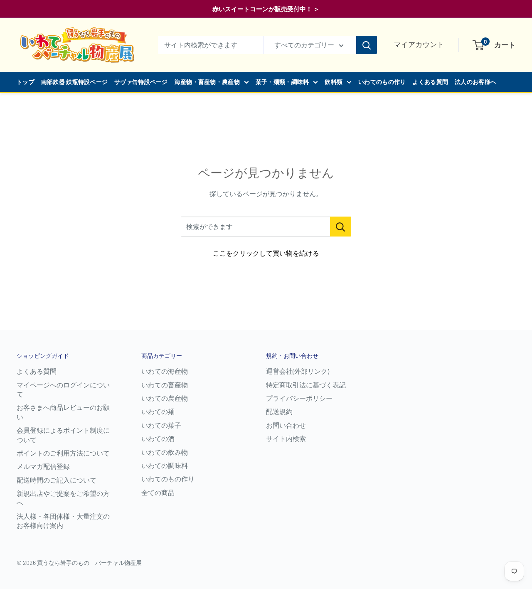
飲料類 (333, 81)
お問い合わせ (286, 425)
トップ (25, 81)
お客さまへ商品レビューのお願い (63, 411)
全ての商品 (158, 492)
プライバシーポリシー (299, 398)
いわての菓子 (161, 425)
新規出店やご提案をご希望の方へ (63, 497)
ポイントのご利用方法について (63, 453)
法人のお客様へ (475, 81)
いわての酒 (158, 438)
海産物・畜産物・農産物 (207, 81)
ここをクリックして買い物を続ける (266, 253)
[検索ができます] (340, 227)
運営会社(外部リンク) (297, 371)
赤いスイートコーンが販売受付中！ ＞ (266, 8)
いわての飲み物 (164, 452)
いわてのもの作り (382, 81)
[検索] (366, 45)
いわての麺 (158, 411)
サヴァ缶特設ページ (141, 81)
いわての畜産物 (164, 385)
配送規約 (279, 411)
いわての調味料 (164, 465)
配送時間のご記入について (56, 480)
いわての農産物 (164, 398)
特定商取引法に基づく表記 (306, 385)
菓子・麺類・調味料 (282, 81)
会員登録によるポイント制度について (63, 434)
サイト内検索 (286, 438)
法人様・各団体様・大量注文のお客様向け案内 (63, 520)
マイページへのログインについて (63, 389)
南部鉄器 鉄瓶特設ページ (74, 81)
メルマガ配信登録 (43, 466)
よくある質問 (430, 81)
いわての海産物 (164, 371)
